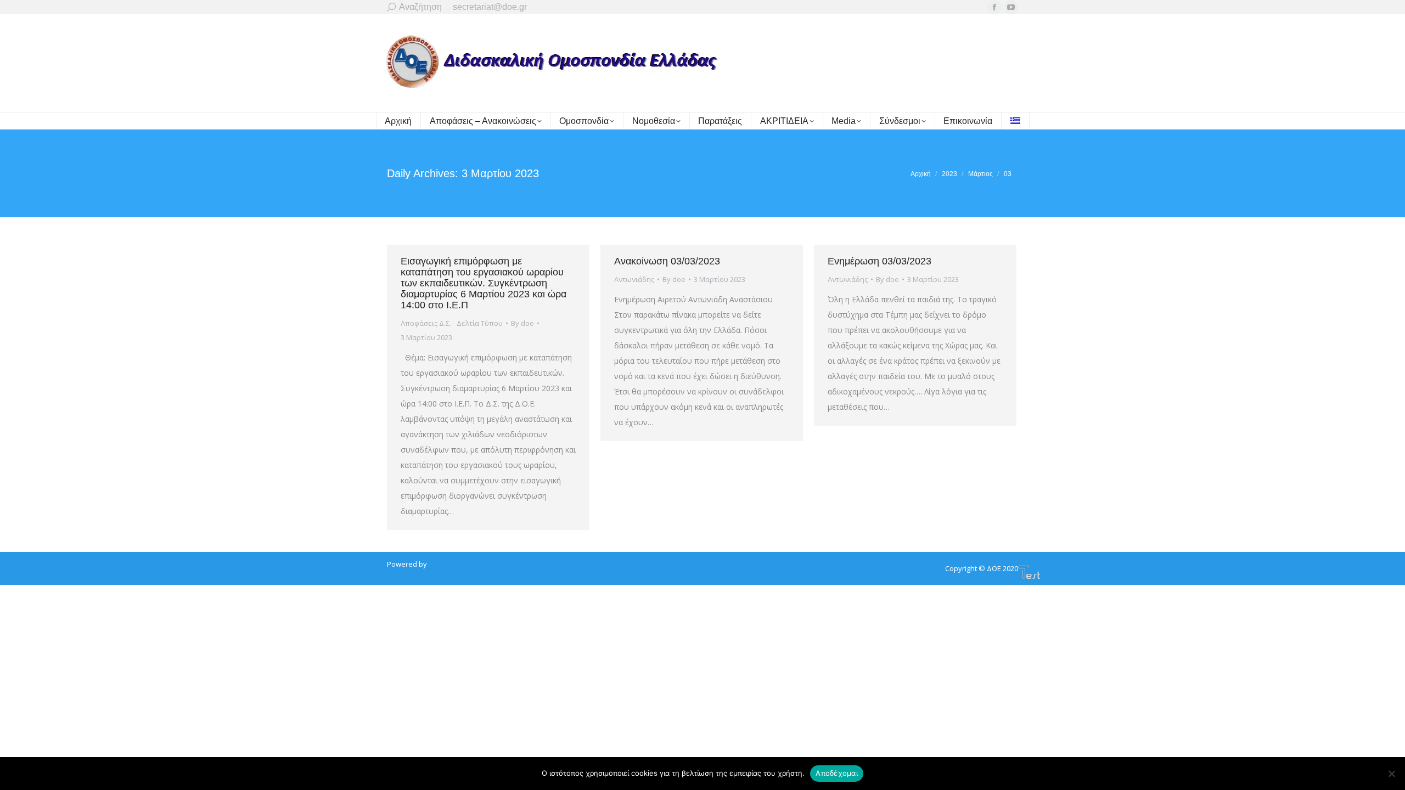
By (522, 323)
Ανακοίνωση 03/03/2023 (667, 261)
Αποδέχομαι (837, 773)
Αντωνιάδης (634, 279)
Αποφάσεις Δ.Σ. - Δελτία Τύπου (452, 323)
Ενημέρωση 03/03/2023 (879, 261)
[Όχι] (1391, 773)
